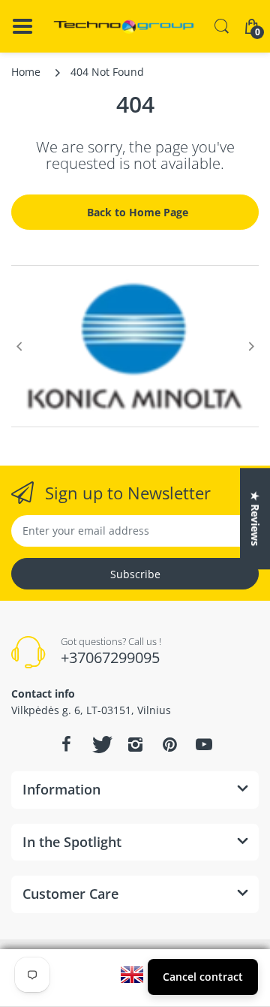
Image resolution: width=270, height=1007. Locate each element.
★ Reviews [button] (255, 518)
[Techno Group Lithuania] (124, 27)
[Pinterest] (169, 744)
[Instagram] (135, 744)
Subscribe (135, 574)
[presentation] (18, 346)
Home (25, 72)
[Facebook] (66, 744)
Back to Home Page (137, 212)
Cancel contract (203, 976)
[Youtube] (204, 744)
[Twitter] (100, 744)
